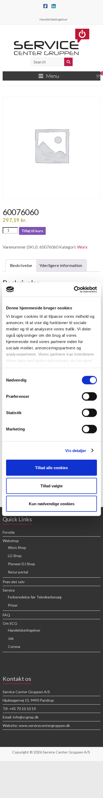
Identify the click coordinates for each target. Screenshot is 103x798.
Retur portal (18, 572)
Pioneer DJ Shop (21, 564)
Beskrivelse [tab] (21, 265)
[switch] (89, 396)
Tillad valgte (51, 485)
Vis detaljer (75, 450)
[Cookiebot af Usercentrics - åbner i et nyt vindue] (74, 289)
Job (11, 638)
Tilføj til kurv (32, 231)
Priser (13, 605)
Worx (82, 246)
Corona (14, 646)
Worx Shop (17, 547)
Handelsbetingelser (54, 19)
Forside (9, 532)
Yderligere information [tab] (60, 265)
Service (9, 590)
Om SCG (10, 623)
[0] (98, 77)
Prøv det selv (14, 581)
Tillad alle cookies (51, 467)
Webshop (11, 540)
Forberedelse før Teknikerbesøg (35, 597)
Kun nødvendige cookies (51, 504)
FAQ (6, 615)
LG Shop (15, 555)
